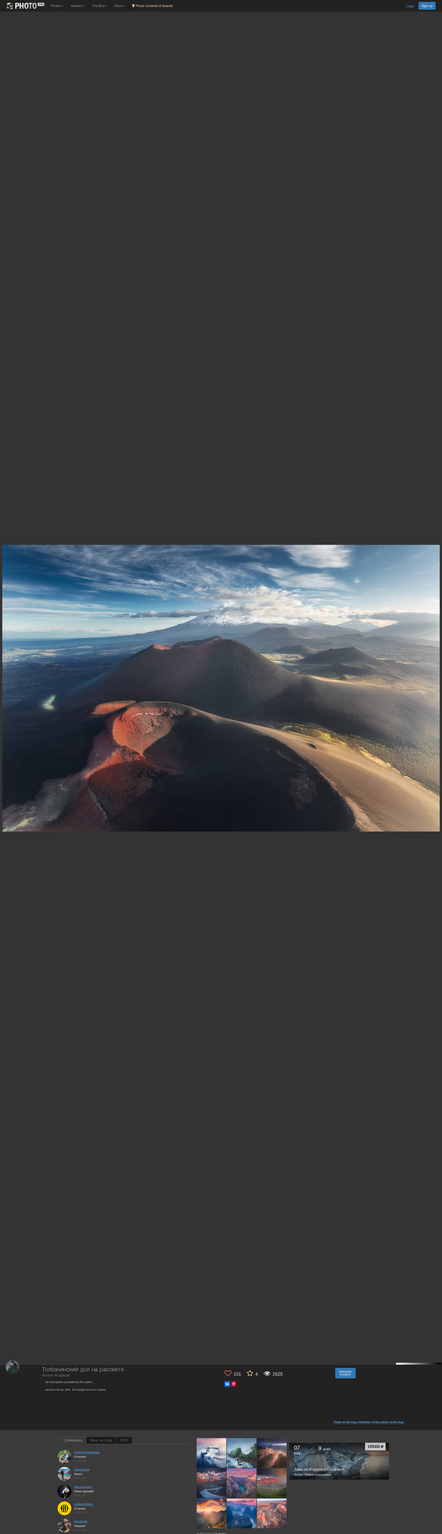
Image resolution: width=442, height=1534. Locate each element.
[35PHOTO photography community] (25, 6)
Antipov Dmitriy (83, 1504)
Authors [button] (77, 5)
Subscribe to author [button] (345, 1373)
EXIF (124, 1440)
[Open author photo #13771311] (272, 1453)
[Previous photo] (4, 666)
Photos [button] (56, 5)
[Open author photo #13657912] (212, 1513)
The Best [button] (99, 5)
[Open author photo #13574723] (272, 1513)
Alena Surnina (83, 1487)
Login (410, 6)
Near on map (101, 1440)
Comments (73, 1440)
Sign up (427, 5)
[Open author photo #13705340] (242, 1483)
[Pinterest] (233, 1384)
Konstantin (80, 1521)
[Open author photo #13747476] (212, 1483)
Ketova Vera (81, 1469)
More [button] (119, 5)
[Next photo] (437, 666)
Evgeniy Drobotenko (87, 1452)
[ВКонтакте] (227, 1384)
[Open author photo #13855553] (242, 1453)
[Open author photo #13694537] (272, 1483)
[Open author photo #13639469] (242, 1513)
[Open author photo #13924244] (212, 1453)
